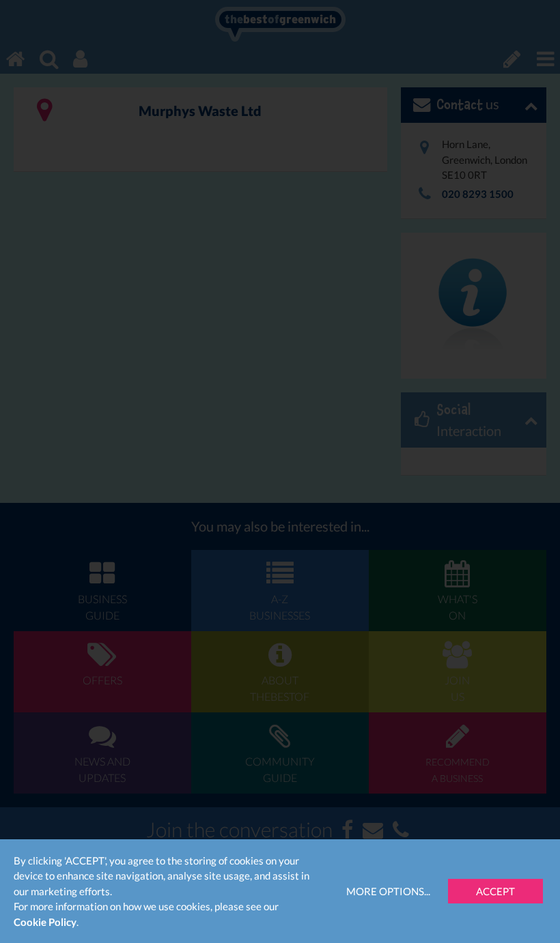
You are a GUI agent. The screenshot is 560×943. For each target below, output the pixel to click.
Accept (495, 891)
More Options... (388, 891)
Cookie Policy (45, 922)
